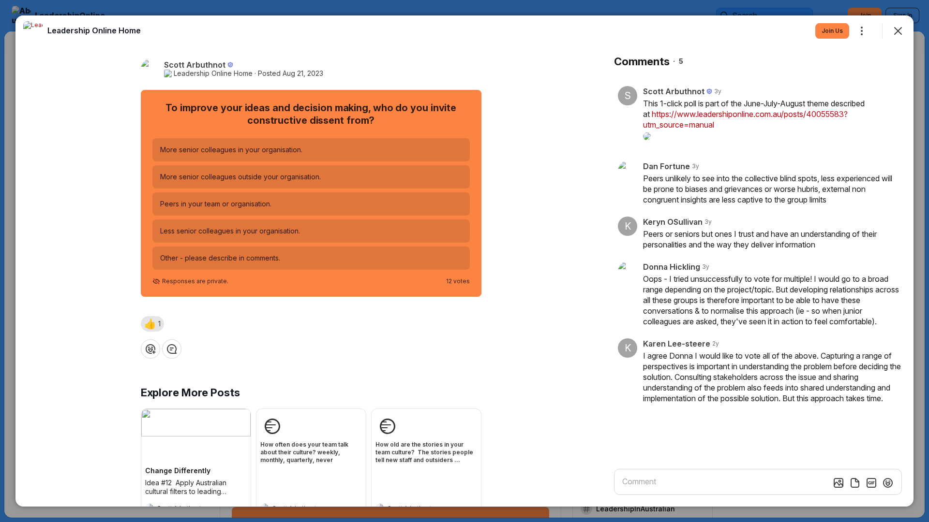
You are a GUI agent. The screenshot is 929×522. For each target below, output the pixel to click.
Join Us (832, 30)
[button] (152, 324)
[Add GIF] (871, 483)
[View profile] (33, 31)
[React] (150, 349)
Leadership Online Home (213, 73)
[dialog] (464, 261)
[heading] (94, 30)
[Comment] (171, 349)
